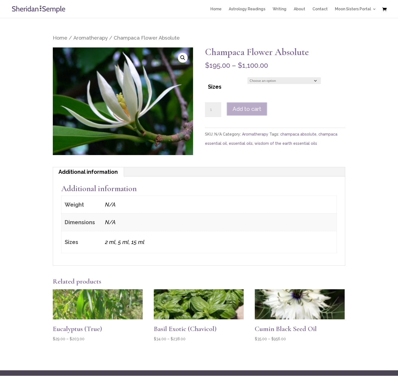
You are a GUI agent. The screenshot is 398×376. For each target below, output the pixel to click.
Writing (279, 9)
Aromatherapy (90, 38)
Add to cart (247, 109)
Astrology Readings (247, 9)
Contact (320, 9)
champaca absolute (298, 134)
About (299, 9)
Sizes (214, 86)
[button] (183, 58)
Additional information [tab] (88, 172)
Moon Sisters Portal (353, 9)
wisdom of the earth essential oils (286, 143)
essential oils (241, 143)
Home (215, 9)
